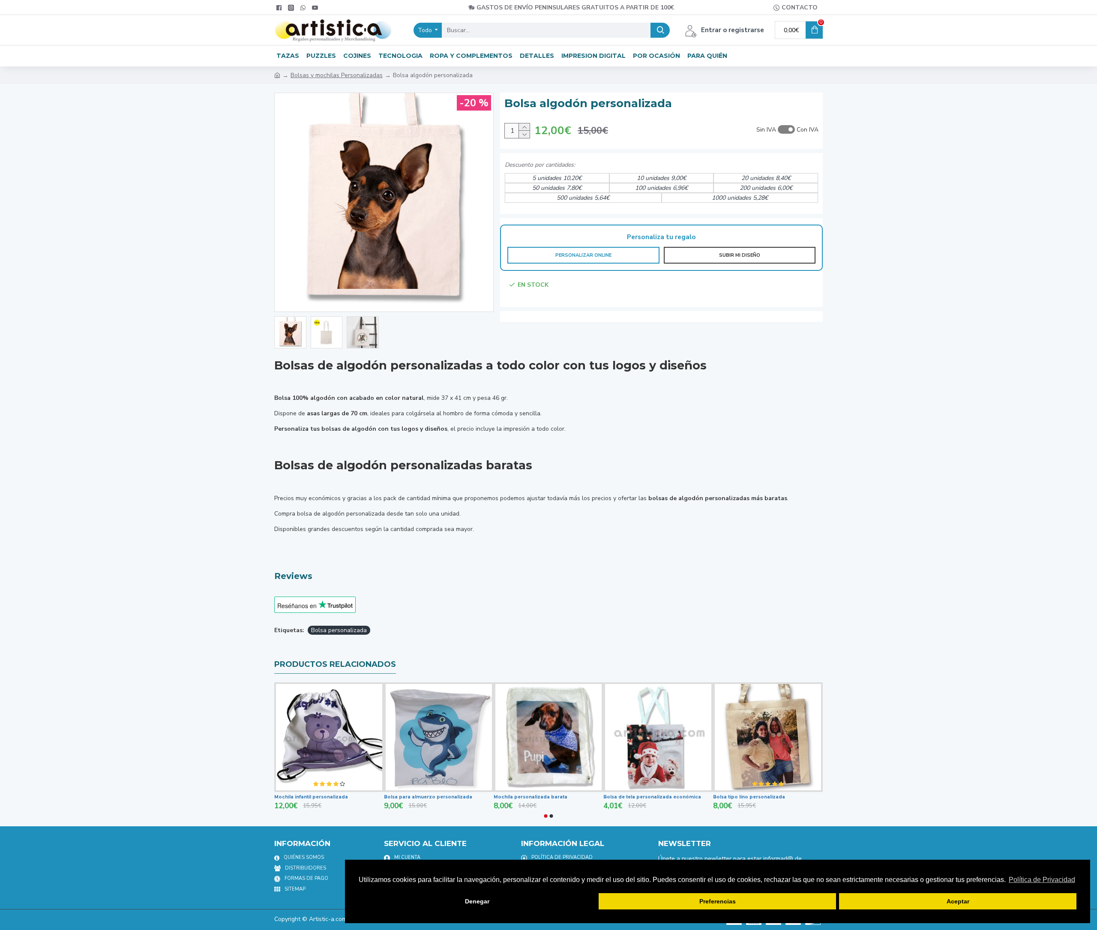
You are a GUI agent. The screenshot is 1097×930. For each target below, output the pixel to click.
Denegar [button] (477, 901)
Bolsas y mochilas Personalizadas (337, 75)
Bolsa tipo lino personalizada (749, 797)
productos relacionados (335, 664)
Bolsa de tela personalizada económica (652, 797)
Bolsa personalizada (339, 630)
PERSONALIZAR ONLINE (583, 255)
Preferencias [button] (717, 901)
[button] (546, 816)
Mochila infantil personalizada (311, 797)
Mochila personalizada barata (530, 797)
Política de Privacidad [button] (1042, 879)
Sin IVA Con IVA (787, 130)
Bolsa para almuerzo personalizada (428, 797)
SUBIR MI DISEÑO (739, 255)
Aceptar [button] (958, 901)
